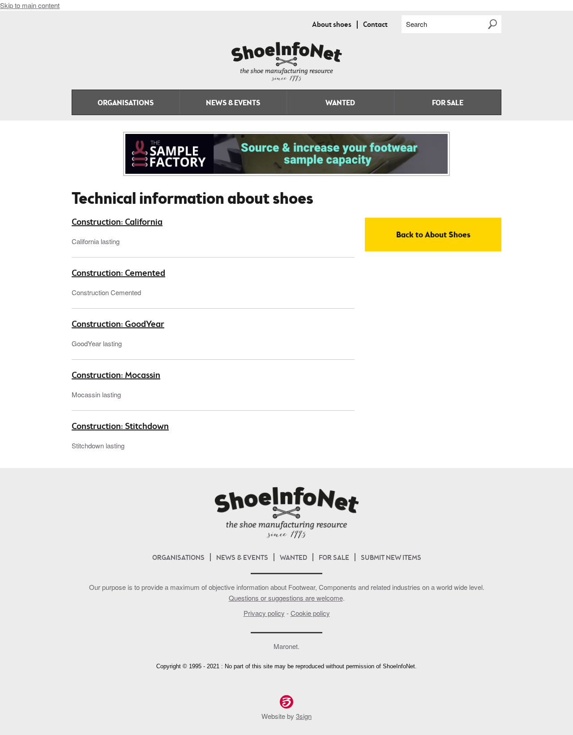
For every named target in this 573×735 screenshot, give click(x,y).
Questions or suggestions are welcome (286, 597)
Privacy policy (264, 613)
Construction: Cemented (118, 273)
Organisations (126, 103)
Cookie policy (310, 613)
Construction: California (117, 222)
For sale (447, 103)
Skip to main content (30, 5)
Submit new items (391, 558)
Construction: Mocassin (116, 375)
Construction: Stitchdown (120, 426)
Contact (375, 25)
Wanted (340, 103)
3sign (304, 716)
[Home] (286, 79)
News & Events (233, 103)
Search (416, 24)
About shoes (331, 25)
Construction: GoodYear (118, 324)
